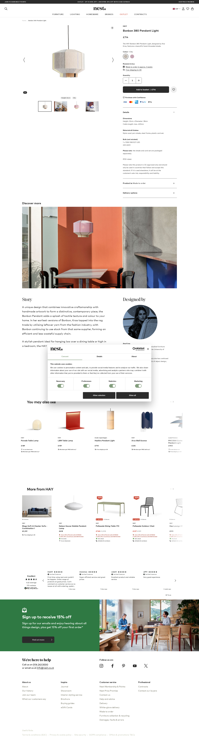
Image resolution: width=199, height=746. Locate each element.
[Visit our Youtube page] (134, 666)
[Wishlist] (187, 8)
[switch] (86, 386)
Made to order (106, 711)
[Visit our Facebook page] (112, 666)
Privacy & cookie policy (61, 734)
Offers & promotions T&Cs (122, 734)
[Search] (6, 8)
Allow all (132, 395)
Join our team (29, 694)
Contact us (105, 694)
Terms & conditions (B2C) (34, 734)
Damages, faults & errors (112, 719)
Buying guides (67, 703)
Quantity (126, 75)
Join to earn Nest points (15, 2)
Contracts (140, 14)
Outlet (124, 14)
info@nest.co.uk (45, 667)
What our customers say (34, 699)
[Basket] (192, 8)
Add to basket (146, 89)
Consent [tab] (64, 357)
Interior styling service (71, 694)
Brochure (65, 699)
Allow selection (99, 395)
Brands (109, 14)
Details (126, 112)
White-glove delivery (110, 707)
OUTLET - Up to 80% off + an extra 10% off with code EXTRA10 (99, 2)
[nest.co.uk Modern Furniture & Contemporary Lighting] (99, 8)
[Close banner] (148, 349)
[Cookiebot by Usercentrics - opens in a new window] (134, 349)
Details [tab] (99, 357)
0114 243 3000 (40, 664)
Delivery (103, 703)
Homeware (92, 14)
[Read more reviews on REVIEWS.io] (31, 588)
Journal (64, 686)
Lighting (75, 14)
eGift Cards (66, 707)
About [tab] (134, 357)
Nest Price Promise (109, 690)
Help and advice (107, 699)
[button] (43, 580)
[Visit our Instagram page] (101, 666)
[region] (109, 580)
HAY (125, 26)
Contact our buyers (147, 690)
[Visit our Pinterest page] (123, 666)
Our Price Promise (186, 2)
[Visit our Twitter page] (145, 666)
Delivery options (130, 193)
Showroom (66, 690)
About (25, 686)
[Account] (183, 8)
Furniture (58, 14)
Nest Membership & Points (112, 686)
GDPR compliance (97, 734)
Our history (27, 690)
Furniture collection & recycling (114, 715)
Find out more (38, 640)
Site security (80, 734)
